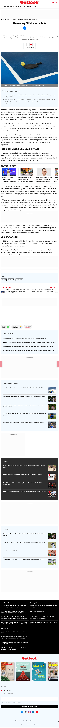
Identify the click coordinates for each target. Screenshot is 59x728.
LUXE (34, 6)
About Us (15, 720)
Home (2, 19)
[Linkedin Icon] (33, 712)
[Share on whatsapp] (34, 44)
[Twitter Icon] (26, 712)
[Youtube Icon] (37, 712)
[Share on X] (28, 44)
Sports (8, 19)
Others (14, 19)
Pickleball (11, 280)
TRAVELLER (19, 6)
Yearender (19, 280)
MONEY (12, 6)
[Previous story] (1, 364)
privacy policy (17, 702)
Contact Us (21, 720)
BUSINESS (6, 6)
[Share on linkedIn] (31, 44)
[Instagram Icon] (29, 712)
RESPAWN (29, 6)
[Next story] (58, 364)
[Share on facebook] (25, 44)
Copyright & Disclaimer (31, 720)
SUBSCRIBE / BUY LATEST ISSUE (29, 706)
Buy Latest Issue (8, 693)
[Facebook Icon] (22, 712)
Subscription (7, 690)
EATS (24, 6)
